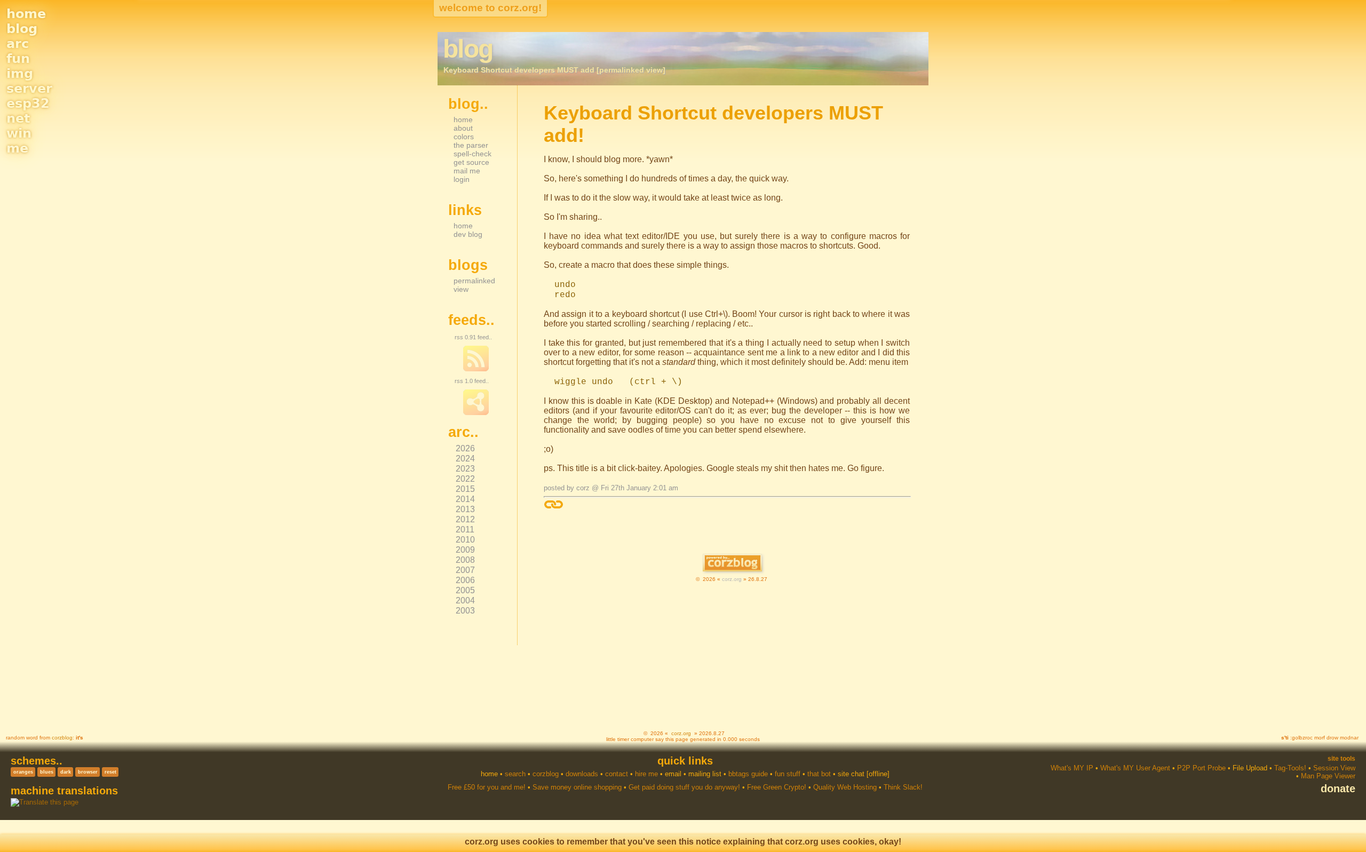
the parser (471, 145)
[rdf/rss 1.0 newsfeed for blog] (476, 413)
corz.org (732, 579)
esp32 (28, 103)
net (18, 118)
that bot (819, 774)
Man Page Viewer (1328, 776)
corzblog (62, 737)
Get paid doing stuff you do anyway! (684, 787)
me (17, 148)
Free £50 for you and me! (487, 787)
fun (18, 58)
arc (17, 43)
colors (464, 136)
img (19, 73)
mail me (467, 170)
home (26, 13)
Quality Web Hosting (845, 787)
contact (616, 774)
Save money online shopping (577, 787)
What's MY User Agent (1135, 768)
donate (1338, 788)
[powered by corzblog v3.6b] (732, 563)
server (29, 88)
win (18, 133)
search (515, 774)
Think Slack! (903, 787)
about (463, 128)
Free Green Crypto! (776, 787)
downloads (582, 774)
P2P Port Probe (1201, 768)
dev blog (468, 234)
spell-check (472, 153)
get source (471, 162)
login (462, 179)
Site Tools (1341, 758)
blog (21, 28)
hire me (646, 774)
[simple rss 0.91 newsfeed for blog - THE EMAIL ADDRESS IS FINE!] (476, 369)
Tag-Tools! (1290, 768)
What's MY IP (1072, 768)
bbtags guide (748, 774)
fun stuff (787, 774)
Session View (1334, 768)
